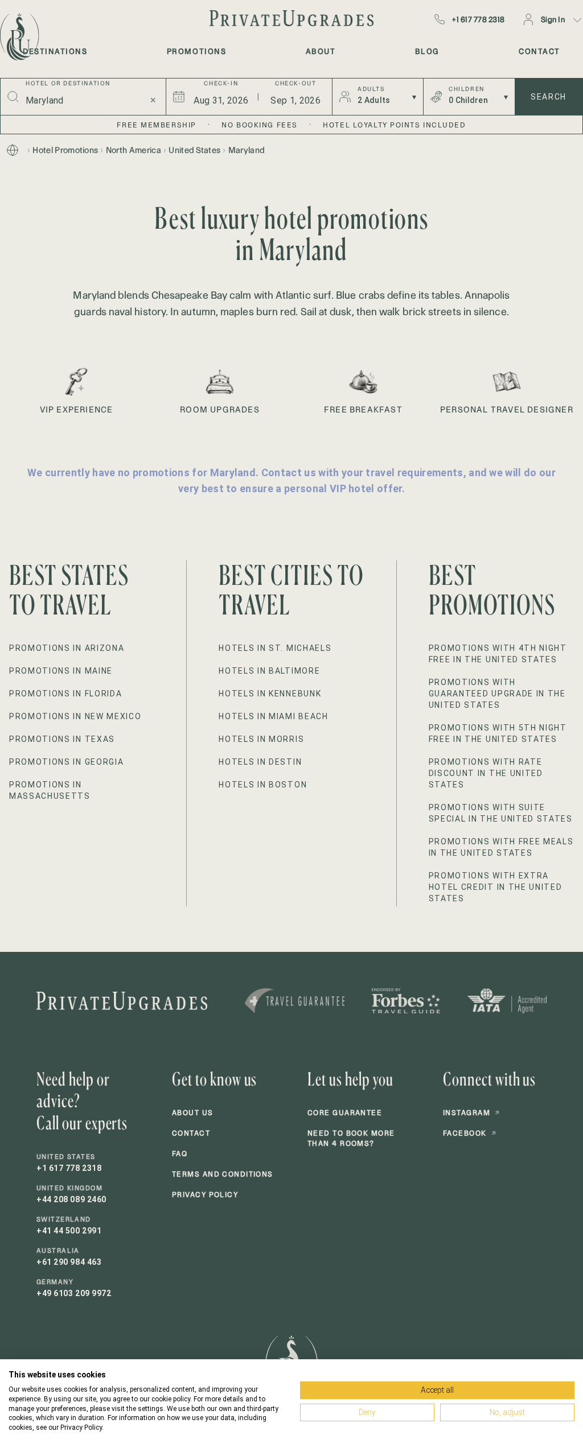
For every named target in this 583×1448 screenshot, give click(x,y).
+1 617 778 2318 (478, 19)
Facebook (469, 1133)
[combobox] (81, 100)
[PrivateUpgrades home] (18, 37)
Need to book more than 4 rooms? (351, 1138)
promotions (196, 51)
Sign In (553, 19)
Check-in (221, 83)
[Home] (12, 150)
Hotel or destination (68, 83)
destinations (55, 51)
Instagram (471, 1112)
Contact (191, 1133)
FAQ (179, 1153)
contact (539, 51)
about (321, 51)
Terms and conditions (222, 1174)
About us (193, 1112)
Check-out (295, 83)
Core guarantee (344, 1112)
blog (427, 51)
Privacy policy (205, 1194)
